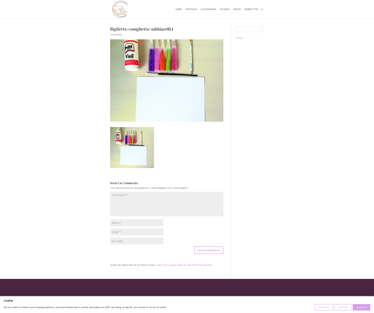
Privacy (239, 38)
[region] (187, 304)
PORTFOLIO (191, 9)
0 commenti (116, 34)
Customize (324, 307)
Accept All (361, 307)
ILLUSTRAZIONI (208, 9)
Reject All (342, 307)
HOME (179, 9)
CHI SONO (225, 9)
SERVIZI (237, 9)
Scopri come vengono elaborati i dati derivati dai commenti (184, 265)
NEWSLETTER (251, 9)
